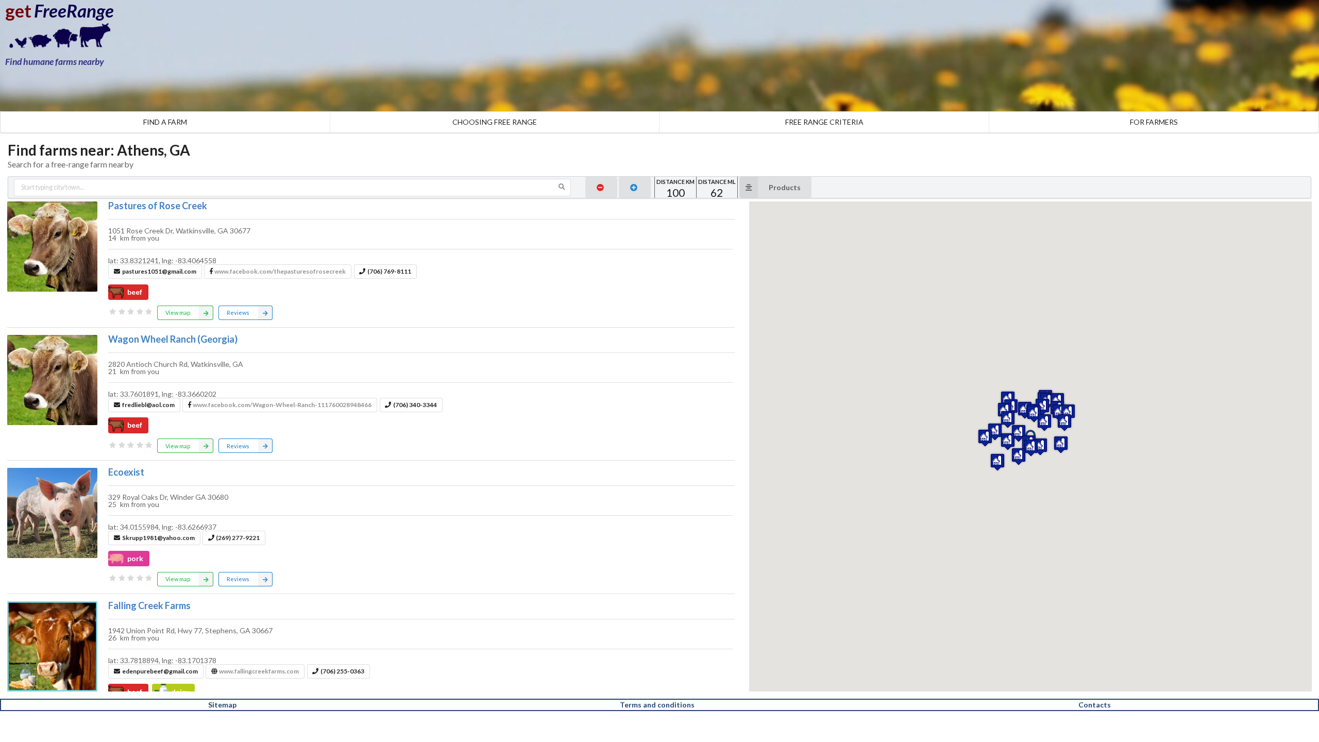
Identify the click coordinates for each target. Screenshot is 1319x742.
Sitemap (222, 704)
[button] (1031, 447)
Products (785, 187)
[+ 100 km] (635, 187)
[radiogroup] (131, 311)
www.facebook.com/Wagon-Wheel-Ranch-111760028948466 (282, 405)
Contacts (1094, 704)
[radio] (112, 311)
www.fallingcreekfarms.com (259, 671)
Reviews (238, 312)
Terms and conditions (657, 704)
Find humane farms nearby (54, 61)
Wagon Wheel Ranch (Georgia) (173, 339)
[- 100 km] (601, 187)
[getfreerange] (56, 38)
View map (177, 312)
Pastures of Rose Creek (157, 205)
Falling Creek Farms (149, 605)
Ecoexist (126, 472)
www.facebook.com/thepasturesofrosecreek (280, 271)
